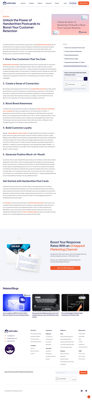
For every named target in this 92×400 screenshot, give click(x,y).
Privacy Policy (82, 359)
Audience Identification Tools (67, 341)
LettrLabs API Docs (83, 347)
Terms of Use (82, 353)
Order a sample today (30, 212)
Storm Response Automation (67, 361)
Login (65, 3)
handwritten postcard (38, 89)
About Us (33, 348)
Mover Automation (64, 353)
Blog (80, 339)
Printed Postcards (35, 339)
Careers (32, 353)
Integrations (81, 344)
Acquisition (48, 351)
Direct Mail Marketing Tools (66, 336)
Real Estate (48, 344)
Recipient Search (64, 359)
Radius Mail (62, 356)
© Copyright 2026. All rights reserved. (13, 390)
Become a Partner (35, 351)
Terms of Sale (82, 356)
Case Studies (82, 333)
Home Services (49, 339)
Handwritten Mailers (35, 336)
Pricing (57, 3)
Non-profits (48, 341)
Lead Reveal (63, 364)
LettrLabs (7, 203)
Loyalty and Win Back (51, 356)
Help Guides (81, 336)
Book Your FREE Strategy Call (65, 268)
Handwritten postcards (10, 64)
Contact (81, 341)
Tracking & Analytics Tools (66, 347)
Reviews (48, 359)
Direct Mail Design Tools (65, 339)
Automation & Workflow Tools (67, 344)
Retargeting (48, 353)
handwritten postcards (43, 44)
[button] (24, 3)
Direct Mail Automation (36, 341)
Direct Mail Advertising (36, 333)
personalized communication (17, 133)
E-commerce (49, 336)
